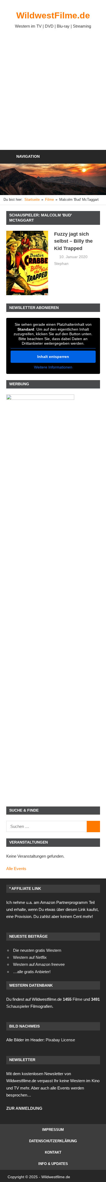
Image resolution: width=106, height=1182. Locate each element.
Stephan (61, 263)
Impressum (53, 1130)
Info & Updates (53, 1164)
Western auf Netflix (30, 957)
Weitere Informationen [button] (53, 367)
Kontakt (53, 1152)
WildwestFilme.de (53, 15)
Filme (72, 999)
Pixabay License (60, 1040)
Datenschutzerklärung (53, 1141)
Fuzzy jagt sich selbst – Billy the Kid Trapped (73, 241)
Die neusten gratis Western (37, 950)
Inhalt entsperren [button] (53, 356)
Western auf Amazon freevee (39, 964)
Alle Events (16, 868)
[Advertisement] (53, 88)
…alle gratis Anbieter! (32, 971)
